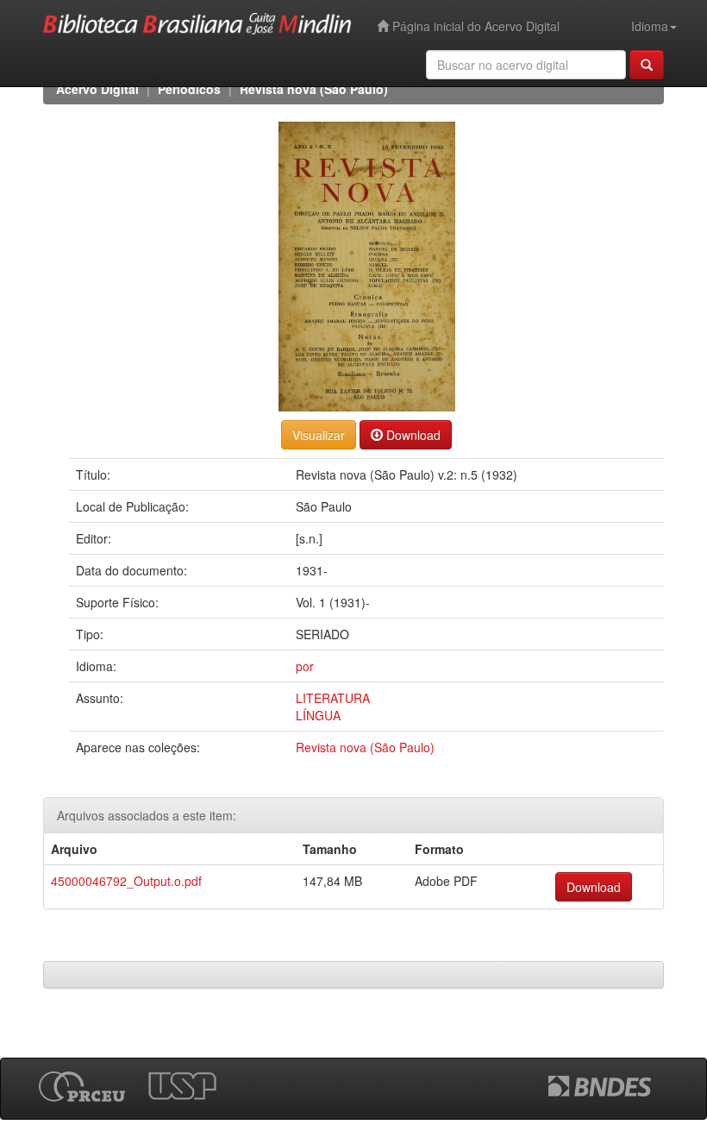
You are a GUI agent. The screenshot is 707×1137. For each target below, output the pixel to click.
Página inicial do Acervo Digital (474, 26)
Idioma (649, 26)
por (305, 666)
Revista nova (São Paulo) (314, 88)
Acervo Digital (97, 88)
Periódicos (189, 88)
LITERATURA (333, 698)
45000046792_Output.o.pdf (126, 880)
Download (412, 434)
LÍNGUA (318, 715)
